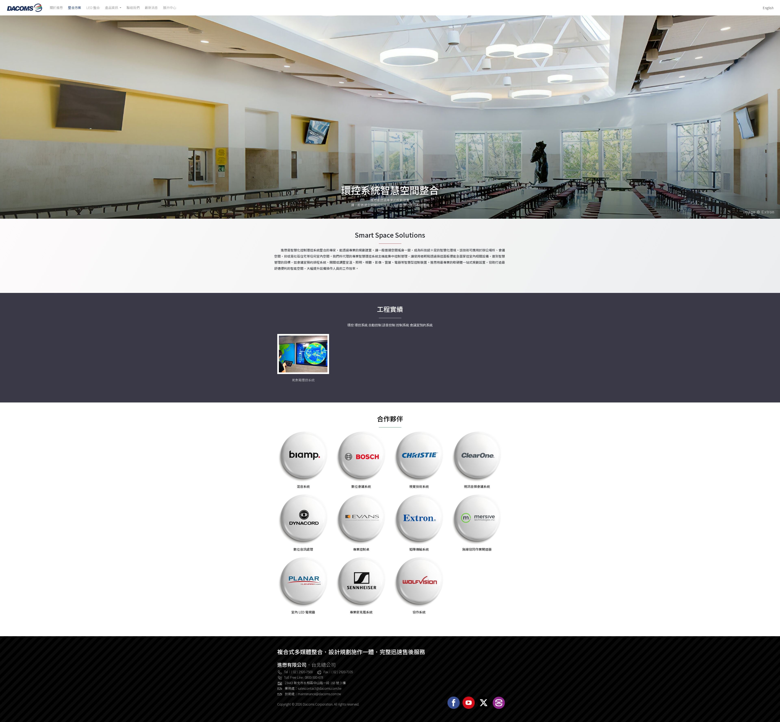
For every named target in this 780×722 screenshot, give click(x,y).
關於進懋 (56, 7)
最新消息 (151, 7)
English (768, 7)
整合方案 (74, 7)
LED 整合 (93, 7)
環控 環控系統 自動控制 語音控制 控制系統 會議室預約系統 (390, 325)
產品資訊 (112, 7)
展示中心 (169, 7)
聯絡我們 (133, 7)
